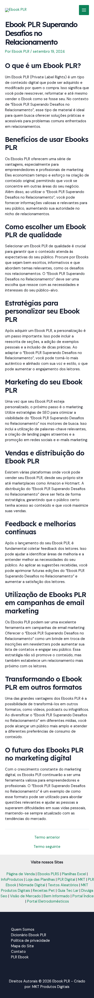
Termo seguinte (47, 847)
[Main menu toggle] (84, 10)
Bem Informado (57, 896)
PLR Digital (66, 879)
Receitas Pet (44, 890)
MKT (81, 879)
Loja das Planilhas (40, 879)
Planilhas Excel (74, 874)
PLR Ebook (20, 957)
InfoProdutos (12, 879)
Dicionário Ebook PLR (28, 935)
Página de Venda (21, 874)
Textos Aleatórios (63, 885)
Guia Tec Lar (68, 890)
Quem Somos (22, 929)
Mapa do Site (22, 946)
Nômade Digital (32, 885)
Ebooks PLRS (48, 874)
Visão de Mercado (25, 896)
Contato (18, 951)
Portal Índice (83, 896)
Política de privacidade (30, 940)
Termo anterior (47, 838)
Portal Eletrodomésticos (48, 901)
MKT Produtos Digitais (50, 986)
